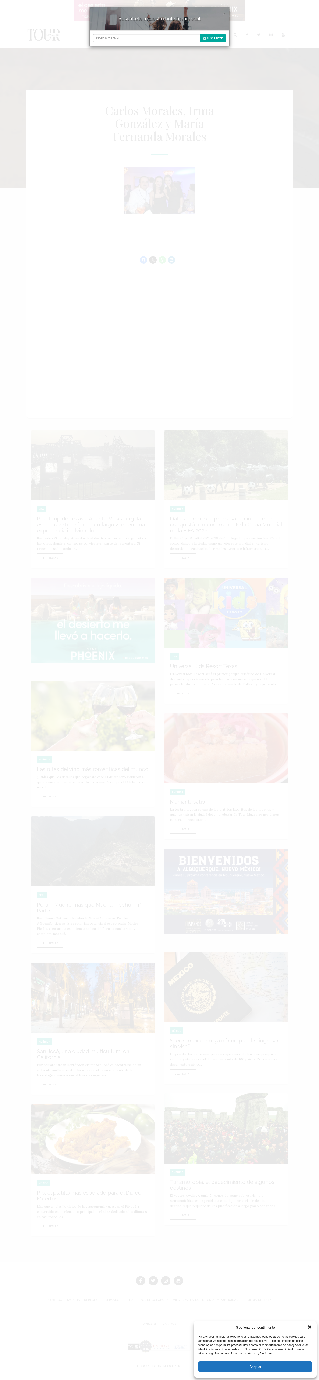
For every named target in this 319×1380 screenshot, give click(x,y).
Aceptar (255, 1366)
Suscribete (214, 38)
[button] (309, 1327)
